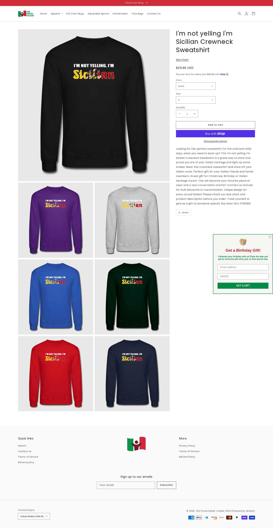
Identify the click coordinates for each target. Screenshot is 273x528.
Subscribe (166, 485)
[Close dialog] (270, 237)
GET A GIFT (243, 285)
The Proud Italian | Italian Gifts (213, 510)
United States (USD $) (31, 516)
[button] (239, 13)
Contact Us (24, 451)
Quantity (180, 107)
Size (178, 93)
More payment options (215, 141)
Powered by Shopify (243, 510)
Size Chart (182, 60)
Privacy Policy (187, 445)
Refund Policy (187, 456)
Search (22, 445)
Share (185, 212)
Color (179, 80)
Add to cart (215, 124)
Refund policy (26, 462)
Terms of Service (28, 456)
